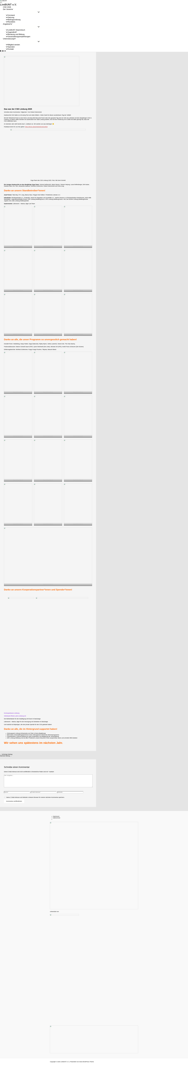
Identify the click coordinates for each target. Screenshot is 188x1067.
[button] (12, 9)
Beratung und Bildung (16, 34)
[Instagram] (3, 51)
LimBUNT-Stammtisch (16, 30)
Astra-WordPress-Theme (86, 1061)
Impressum (56, 816)
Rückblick (11, 22)
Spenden (11, 47)
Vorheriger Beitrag (6, 754)
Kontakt (11, 49)
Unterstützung (8, 39)
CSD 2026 (7, 7)
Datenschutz (56, 818)
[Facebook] (0, 51)
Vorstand (11, 15)
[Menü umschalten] (38, 12)
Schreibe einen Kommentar (12, 112)
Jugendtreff (12, 32)
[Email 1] (5, 51)
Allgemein (24, 112)
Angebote (6, 24)
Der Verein (7, 9)
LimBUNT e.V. (8, 4)
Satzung (11, 17)
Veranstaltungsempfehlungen (19, 37)
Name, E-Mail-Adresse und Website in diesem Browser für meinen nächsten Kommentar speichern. (35, 797)
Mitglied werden (14, 45)
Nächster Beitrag (6, 756)
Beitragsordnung (14, 20)
